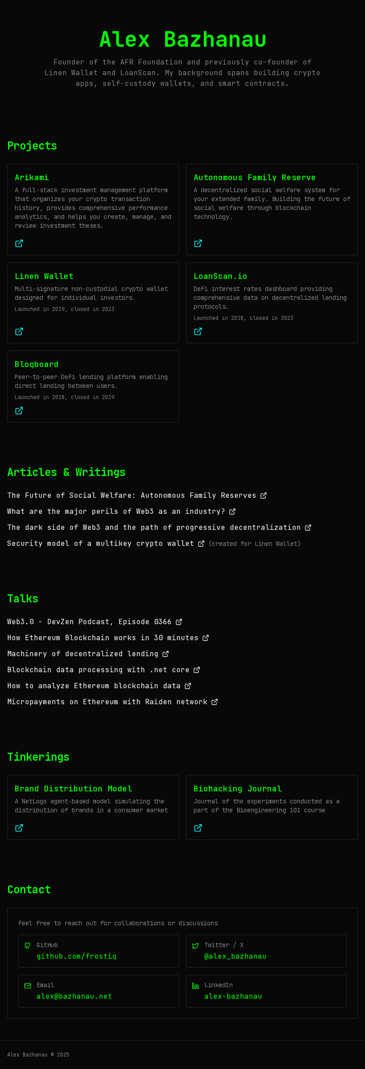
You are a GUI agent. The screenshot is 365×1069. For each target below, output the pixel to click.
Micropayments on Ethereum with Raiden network (107, 701)
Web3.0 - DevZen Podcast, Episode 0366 (89, 621)
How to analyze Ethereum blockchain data (94, 685)
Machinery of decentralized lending (82, 653)
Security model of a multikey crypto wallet (100, 543)
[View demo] (19, 243)
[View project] (19, 827)
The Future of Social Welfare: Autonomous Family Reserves (131, 495)
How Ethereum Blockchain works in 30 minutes (103, 637)
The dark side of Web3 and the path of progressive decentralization (154, 527)
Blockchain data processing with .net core (98, 669)
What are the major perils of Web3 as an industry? (116, 511)
